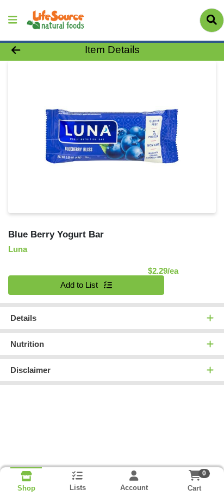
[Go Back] (34, 50)
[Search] (212, 20)
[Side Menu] (12, 20)
